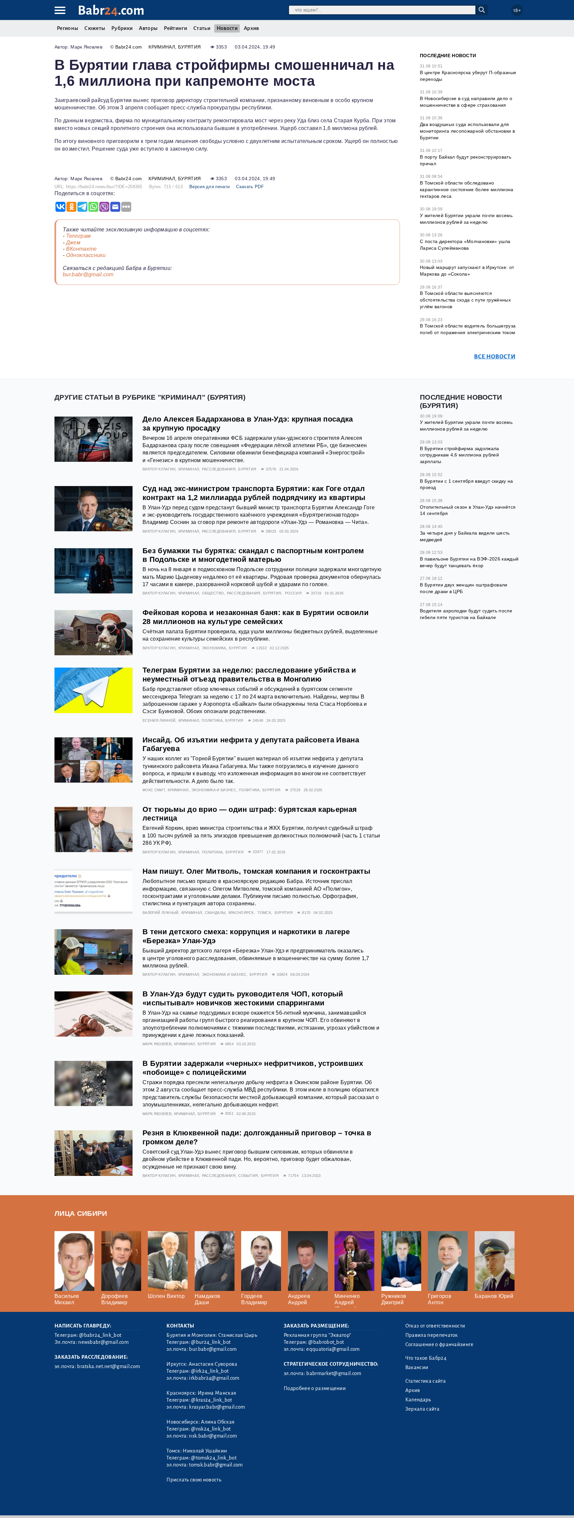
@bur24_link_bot (211, 1342)
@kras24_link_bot (211, 1400)
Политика (212, 720)
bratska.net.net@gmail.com (108, 1366)
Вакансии (417, 1367)
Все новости (495, 356)
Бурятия (189, 47)
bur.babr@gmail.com (88, 274)
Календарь (418, 1399)
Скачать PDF (250, 186)
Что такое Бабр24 (425, 1358)
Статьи (201, 28)
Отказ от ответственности (435, 1325)
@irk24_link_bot (210, 1371)
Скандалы (215, 913)
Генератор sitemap (205, 1504)
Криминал (161, 47)
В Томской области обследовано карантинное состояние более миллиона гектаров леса (467, 189)
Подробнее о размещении (315, 1388)
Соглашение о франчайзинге (439, 1344)
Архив (251, 28)
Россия (293, 593)
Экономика (214, 648)
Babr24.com (128, 47)
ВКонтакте (81, 249)
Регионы (67, 28)
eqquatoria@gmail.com (332, 1349)
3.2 (95, 1504)
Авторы (148, 28)
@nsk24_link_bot (211, 1429)
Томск (264, 913)
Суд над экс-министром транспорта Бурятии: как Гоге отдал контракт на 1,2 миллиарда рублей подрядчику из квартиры (254, 493)
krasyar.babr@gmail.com (217, 1407)
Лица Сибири (80, 1213)
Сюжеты (94, 28)
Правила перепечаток (431, 1335)
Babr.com (111, 10)
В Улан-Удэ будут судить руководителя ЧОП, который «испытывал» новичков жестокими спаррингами (243, 998)
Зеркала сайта (422, 1409)
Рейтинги (175, 28)
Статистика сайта (425, 1381)
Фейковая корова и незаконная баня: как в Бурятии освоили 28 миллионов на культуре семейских (256, 617)
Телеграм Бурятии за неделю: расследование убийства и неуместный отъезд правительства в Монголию (249, 674)
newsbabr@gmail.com (103, 1342)
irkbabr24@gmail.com (214, 1378)
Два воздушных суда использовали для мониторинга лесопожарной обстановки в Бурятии (467, 131)
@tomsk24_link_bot (213, 1457)
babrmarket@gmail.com (333, 1373)
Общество (213, 593)
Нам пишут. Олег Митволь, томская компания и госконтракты (256, 871)
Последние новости (448, 55)
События (248, 1176)
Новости (227, 28)
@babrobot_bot (326, 1342)
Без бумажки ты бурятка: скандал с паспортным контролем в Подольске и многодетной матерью (253, 555)
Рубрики (122, 28)
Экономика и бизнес (213, 790)
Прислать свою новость (193, 1479)
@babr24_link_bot (100, 1335)
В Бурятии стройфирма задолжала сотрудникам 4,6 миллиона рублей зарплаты (459, 455)
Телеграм (78, 236)
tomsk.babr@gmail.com (215, 1464)
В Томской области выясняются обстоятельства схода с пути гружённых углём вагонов (465, 300)
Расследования (219, 469)
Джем (73, 242)
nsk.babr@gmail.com (213, 1436)
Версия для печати (209, 186)
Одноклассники (86, 255)
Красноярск (241, 913)
